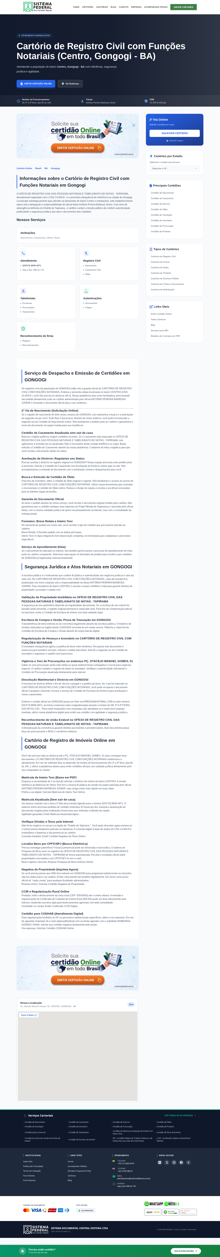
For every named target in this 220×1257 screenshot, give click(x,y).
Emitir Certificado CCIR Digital (61, 906)
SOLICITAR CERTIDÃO (175, 133)
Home (76, 7)
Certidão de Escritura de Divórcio (91, 691)
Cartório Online (24, 168)
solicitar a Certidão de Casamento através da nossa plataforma (55, 447)
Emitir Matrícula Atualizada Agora (61, 814)
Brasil (38, 168)
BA (46, 168)
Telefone (121, 1161)
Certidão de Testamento (79, 1132)
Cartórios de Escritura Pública (165, 278)
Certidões (87, 7)
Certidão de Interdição (161, 215)
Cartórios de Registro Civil (163, 256)
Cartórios (102, 7)
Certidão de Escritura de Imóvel (61, 612)
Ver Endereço (72, 83)
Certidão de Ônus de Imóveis (169, 1132)
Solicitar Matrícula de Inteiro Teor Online (64, 792)
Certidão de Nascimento (162, 193)
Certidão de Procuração (34, 672)
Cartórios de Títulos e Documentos (167, 284)
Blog (113, 7)
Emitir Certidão (183, 7)
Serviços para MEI (159, 330)
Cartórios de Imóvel (160, 262)
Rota (131, 1004)
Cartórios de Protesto (161, 273)
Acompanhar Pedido (156, 7)
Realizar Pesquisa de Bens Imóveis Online (70, 862)
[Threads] (188, 1162)
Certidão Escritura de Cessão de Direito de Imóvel (42, 1139)
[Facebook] (181, 1162)
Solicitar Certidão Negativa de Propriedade (61, 884)
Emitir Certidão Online (161, 314)
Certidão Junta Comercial (35, 1132)
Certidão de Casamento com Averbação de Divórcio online (76, 466)
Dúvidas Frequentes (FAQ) (79, 1170)
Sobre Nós (27, 1161)
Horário (121, 1183)
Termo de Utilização (32, 1170)
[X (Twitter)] (167, 1162)
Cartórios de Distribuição (162, 289)
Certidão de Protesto (160, 231)
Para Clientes (29, 1175)
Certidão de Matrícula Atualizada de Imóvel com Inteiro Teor (133, 1132)
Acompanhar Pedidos (77, 1166)
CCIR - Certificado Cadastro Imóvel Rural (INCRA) (173, 1139)
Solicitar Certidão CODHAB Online (55, 928)
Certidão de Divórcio (160, 204)
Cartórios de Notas (160, 267)
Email (119, 1176)
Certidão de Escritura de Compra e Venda (44, 631)
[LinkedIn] (159, 1162)
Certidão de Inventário (161, 220)
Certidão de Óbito (159, 209)
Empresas (136, 7)
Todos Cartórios (158, 319)
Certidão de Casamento (162, 198)
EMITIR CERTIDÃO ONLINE (38, 83)
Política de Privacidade (33, 1166)
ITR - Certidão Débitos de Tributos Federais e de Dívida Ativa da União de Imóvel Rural (132, 1139)
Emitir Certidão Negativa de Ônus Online (63, 836)
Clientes (123, 7)
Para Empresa (29, 1180)
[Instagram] (174, 1162)
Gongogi (55, 168)
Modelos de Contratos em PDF (165, 336)
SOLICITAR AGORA (184, 1251)
